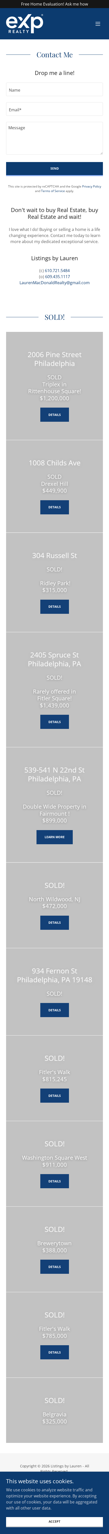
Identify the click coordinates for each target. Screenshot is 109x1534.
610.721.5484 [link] (57, 270)
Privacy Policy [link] (91, 186)
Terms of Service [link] (53, 191)
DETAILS (54, 507)
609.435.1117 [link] (57, 276)
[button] (98, 24)
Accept (54, 1521)
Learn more (55, 837)
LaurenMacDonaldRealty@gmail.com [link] (55, 282)
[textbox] (54, 89)
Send (54, 168)
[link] (24, 23)
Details (54, 415)
